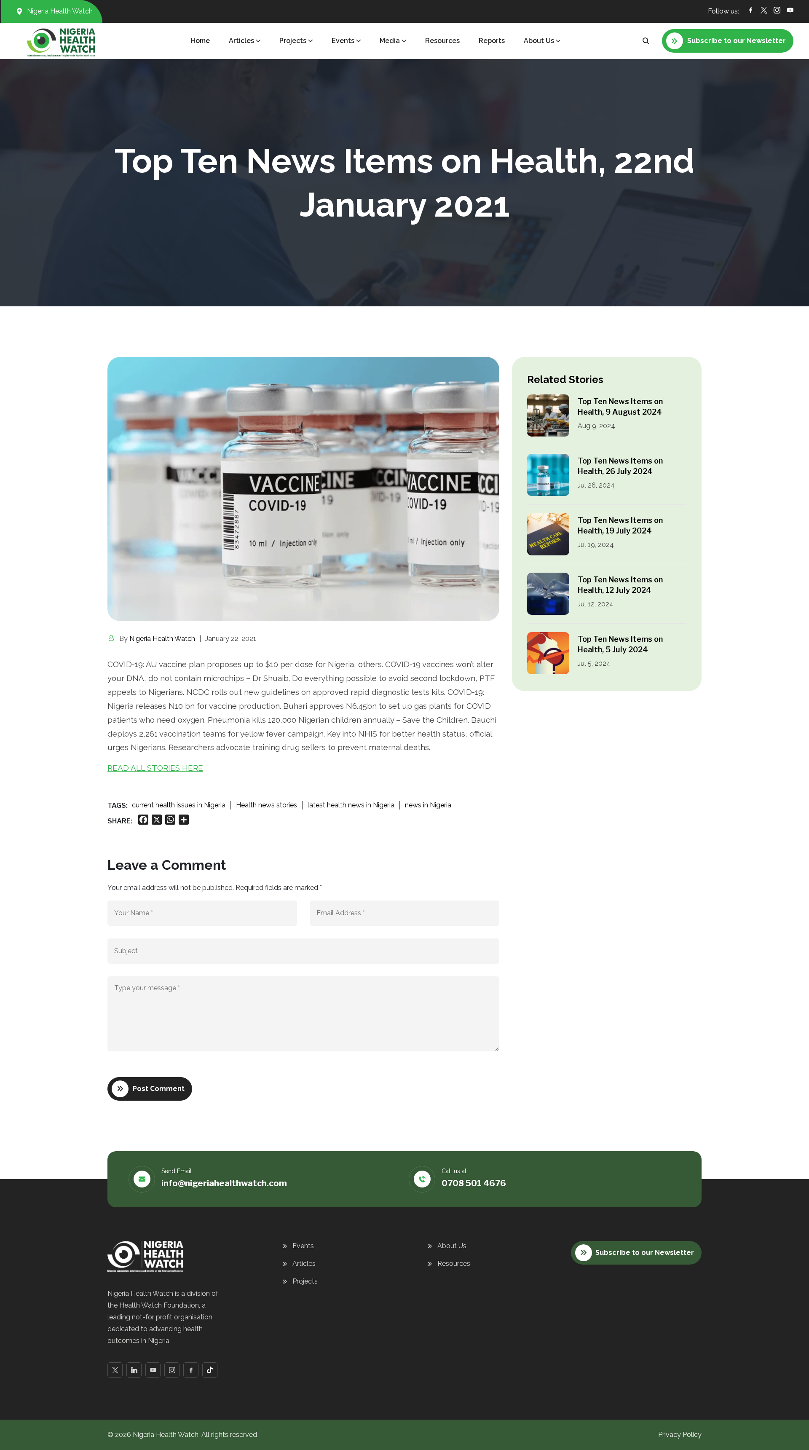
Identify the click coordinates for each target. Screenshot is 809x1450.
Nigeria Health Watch (162, 639)
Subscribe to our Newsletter (644, 1253)
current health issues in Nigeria (178, 805)
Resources (442, 41)
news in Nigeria (428, 805)
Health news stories (266, 805)
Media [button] (390, 41)
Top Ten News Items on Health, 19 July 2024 (620, 525)
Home (200, 41)
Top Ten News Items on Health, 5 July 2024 (620, 644)
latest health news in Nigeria (351, 805)
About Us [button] (539, 41)
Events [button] (343, 41)
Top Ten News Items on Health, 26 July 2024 (620, 466)
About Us (451, 1246)
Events (303, 1246)
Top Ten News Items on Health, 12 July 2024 (620, 585)
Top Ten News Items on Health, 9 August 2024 (620, 406)
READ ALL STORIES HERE (155, 767)
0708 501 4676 (474, 1183)
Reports (492, 41)
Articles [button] (241, 41)
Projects (305, 1281)
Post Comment (159, 1089)
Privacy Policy (680, 1435)
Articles (304, 1264)
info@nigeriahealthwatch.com (224, 1183)
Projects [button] (292, 41)
